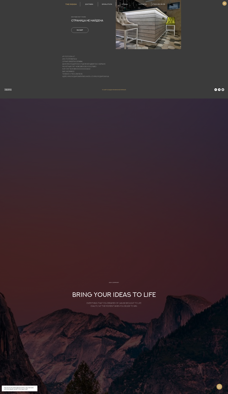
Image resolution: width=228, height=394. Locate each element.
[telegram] (219, 90)
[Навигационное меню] (225, 3)
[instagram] (222, 90)
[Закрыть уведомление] (36, 387)
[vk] (215, 90)
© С (103, 89)
